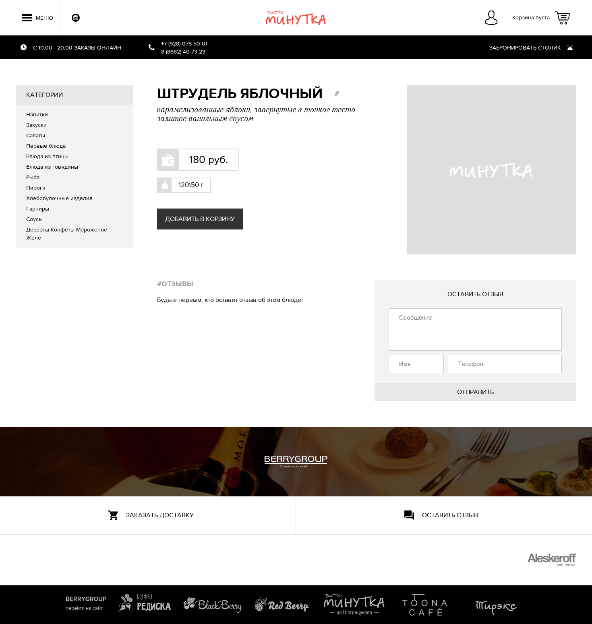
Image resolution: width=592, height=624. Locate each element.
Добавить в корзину (200, 219)
